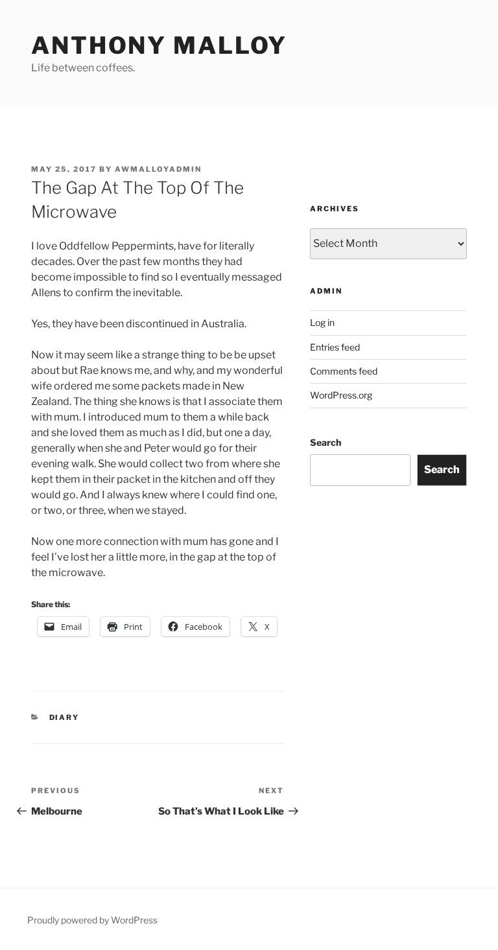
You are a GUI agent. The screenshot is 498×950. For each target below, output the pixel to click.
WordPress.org (341, 394)
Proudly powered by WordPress (92, 919)
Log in (322, 322)
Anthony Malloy (159, 45)
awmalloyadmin (158, 169)
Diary (64, 717)
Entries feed (335, 347)
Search (325, 442)
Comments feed (343, 371)
